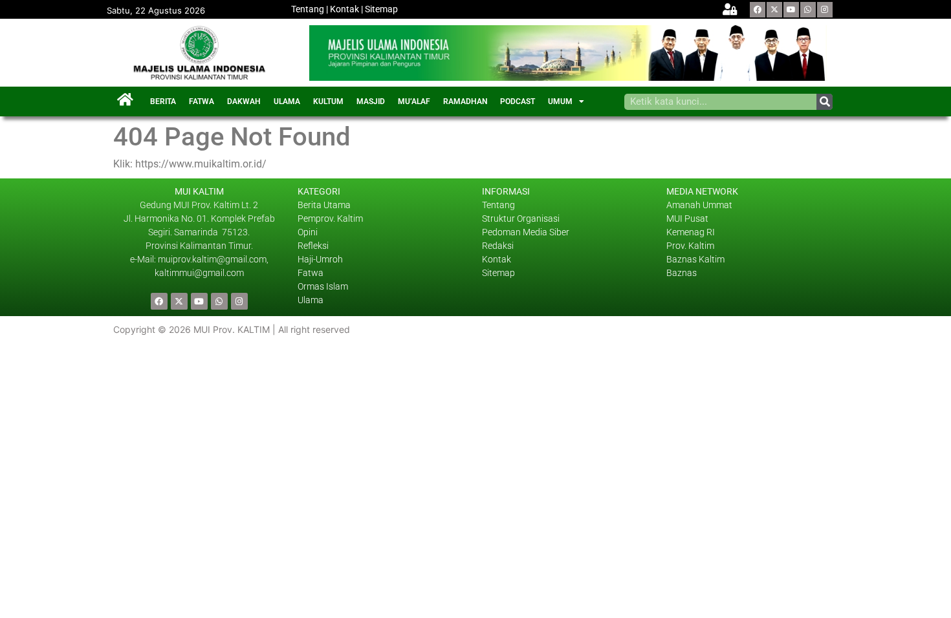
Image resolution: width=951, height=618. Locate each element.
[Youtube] (791, 9)
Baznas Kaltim (695, 259)
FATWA (201, 101)
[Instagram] (825, 9)
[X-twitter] (774, 9)
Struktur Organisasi (521, 218)
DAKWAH (244, 101)
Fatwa (310, 273)
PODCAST (517, 101)
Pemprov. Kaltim (330, 218)
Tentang (307, 9)
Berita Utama (324, 205)
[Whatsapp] (808, 9)
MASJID (370, 101)
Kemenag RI (690, 232)
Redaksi (498, 245)
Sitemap (381, 9)
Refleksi (313, 245)
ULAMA (287, 101)
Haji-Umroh (320, 259)
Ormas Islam (324, 286)
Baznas (681, 273)
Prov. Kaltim (690, 245)
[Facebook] (757, 9)
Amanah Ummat (699, 205)
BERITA (163, 101)
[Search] (824, 102)
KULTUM (328, 101)
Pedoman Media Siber (525, 232)
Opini (308, 232)
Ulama (310, 300)
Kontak (344, 9)
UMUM (560, 101)
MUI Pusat (687, 218)
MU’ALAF (414, 101)
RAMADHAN (465, 101)
